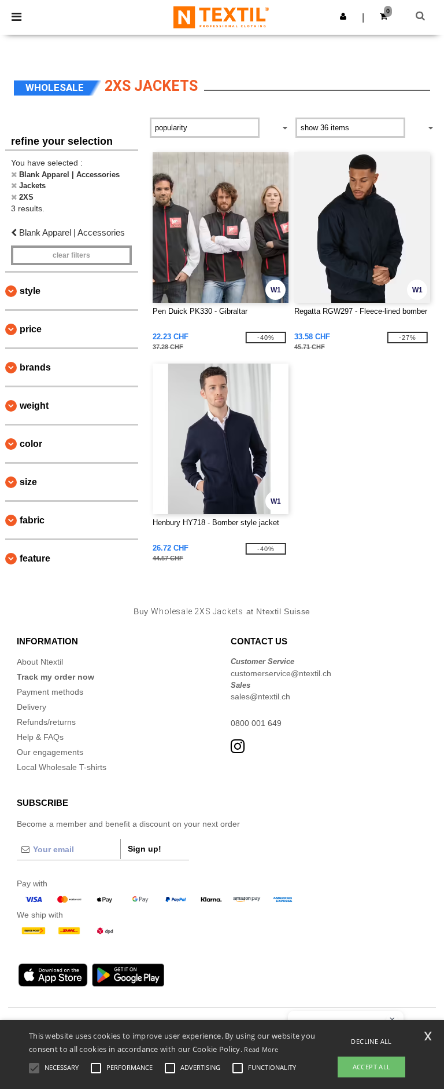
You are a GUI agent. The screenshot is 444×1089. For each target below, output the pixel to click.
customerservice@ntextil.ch (281, 673)
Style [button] (30, 291)
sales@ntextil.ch (260, 696)
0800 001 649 (256, 723)
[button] (343, 16)
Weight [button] (34, 405)
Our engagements (50, 752)
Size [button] (28, 482)
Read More (261, 1049)
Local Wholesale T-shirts (61, 767)
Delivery (31, 707)
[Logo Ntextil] (221, 16)
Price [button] (31, 329)
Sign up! (144, 848)
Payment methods (50, 691)
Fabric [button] (32, 520)
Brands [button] (35, 367)
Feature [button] (35, 558)
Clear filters (71, 255)
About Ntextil (40, 661)
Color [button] (31, 444)
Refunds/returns (46, 722)
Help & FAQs (40, 737)
